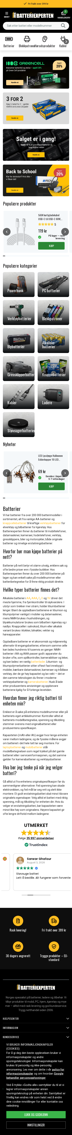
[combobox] (36, 26)
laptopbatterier (12, 747)
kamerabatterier (38, 681)
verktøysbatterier (50, 523)
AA (28, 598)
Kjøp (51, 246)
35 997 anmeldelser (40, 838)
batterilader (38, 661)
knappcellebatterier (14, 523)
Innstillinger (36, 1125)
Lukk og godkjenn (36, 1114)
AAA (34, 598)
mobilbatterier (34, 747)
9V (49, 598)
